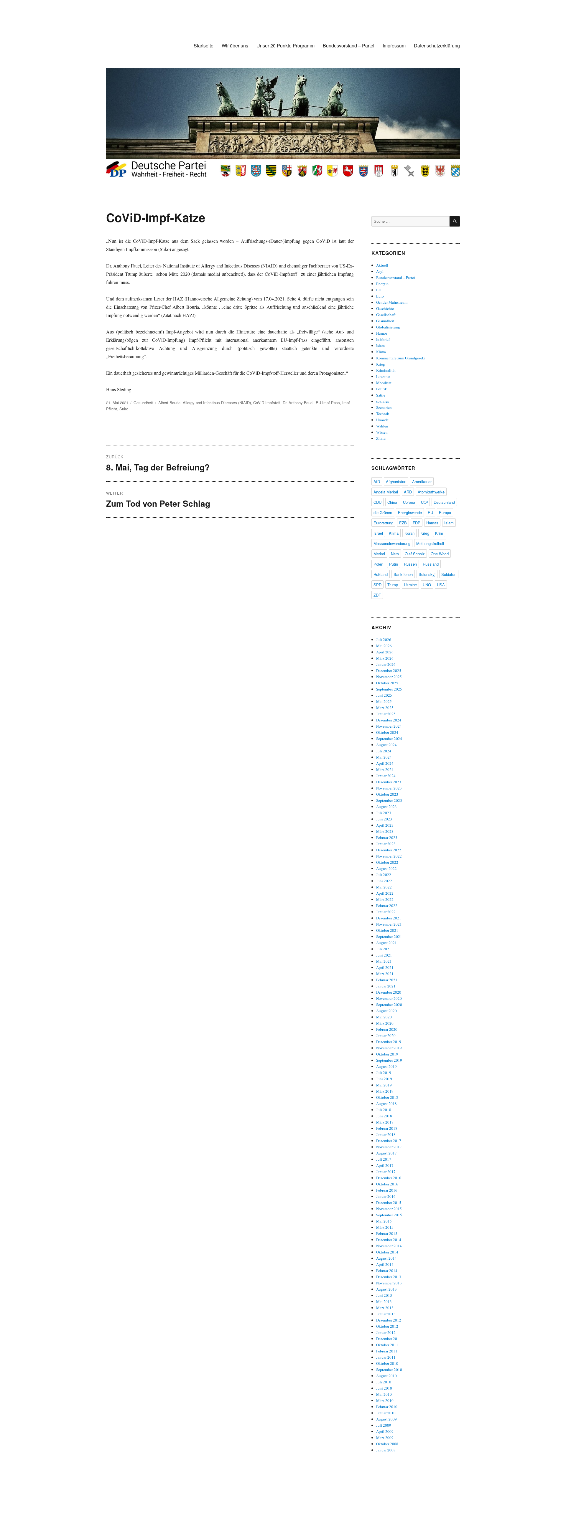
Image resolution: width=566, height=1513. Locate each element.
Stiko (123, 409)
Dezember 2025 (388, 670)
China (392, 502)
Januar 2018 (386, 1134)
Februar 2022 (386, 905)
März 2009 (385, 1437)
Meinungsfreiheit (430, 543)
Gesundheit (143, 402)
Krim (439, 533)
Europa (445, 512)
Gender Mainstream (391, 302)
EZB (403, 523)
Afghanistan (396, 481)
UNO (427, 584)
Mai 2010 (384, 1394)
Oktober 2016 (387, 1184)
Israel (378, 533)
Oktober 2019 (387, 1054)
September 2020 (389, 1004)
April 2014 (385, 1264)
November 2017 (389, 1146)
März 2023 (385, 831)
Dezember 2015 (388, 1202)
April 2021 (385, 967)
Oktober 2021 (387, 930)
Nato (395, 553)
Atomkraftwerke (431, 492)
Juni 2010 (384, 1388)
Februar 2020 (386, 1029)
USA (441, 584)
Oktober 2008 (387, 1443)
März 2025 (385, 707)
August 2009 (386, 1419)
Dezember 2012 (388, 1320)
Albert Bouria (169, 402)
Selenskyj (427, 574)
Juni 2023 (384, 819)
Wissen (382, 432)
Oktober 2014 (387, 1252)
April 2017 (385, 1165)
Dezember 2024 (388, 720)
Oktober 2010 (387, 1363)
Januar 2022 (386, 911)
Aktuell (382, 265)
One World (440, 553)
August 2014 (386, 1258)
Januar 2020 (386, 1035)
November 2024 (389, 726)
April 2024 (385, 763)
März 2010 (385, 1400)
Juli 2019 (383, 1072)
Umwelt (382, 419)
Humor (381, 333)
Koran (409, 533)
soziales (382, 401)
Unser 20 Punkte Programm (285, 45)
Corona (409, 502)
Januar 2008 (386, 1450)
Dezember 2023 (388, 781)
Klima (381, 351)
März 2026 (385, 658)
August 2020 (386, 1010)
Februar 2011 (386, 1351)
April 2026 (385, 652)
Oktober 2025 (387, 683)
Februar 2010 (386, 1406)
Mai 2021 (384, 961)
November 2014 (389, 1245)
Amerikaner (422, 481)
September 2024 (389, 738)
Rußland (381, 574)
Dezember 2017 (388, 1140)
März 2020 (385, 1023)
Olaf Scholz (415, 553)
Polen (378, 564)
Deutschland (444, 502)
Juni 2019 (384, 1078)
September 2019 (389, 1060)
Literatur (383, 376)
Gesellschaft (386, 314)
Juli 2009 (383, 1425)
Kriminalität (386, 370)
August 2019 (386, 1066)
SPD (377, 584)
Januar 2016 (386, 1196)
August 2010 (386, 1375)
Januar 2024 (386, 775)
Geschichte (385, 308)
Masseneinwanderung (392, 543)
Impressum (394, 45)
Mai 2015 (384, 1221)
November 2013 (389, 1283)
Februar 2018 (386, 1128)
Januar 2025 (386, 713)
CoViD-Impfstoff (266, 402)
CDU (377, 502)
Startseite (203, 45)
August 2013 (386, 1289)
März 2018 (385, 1122)
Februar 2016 (386, 1190)
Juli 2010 (383, 1382)
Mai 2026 (384, 645)
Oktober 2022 (387, 862)
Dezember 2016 (388, 1177)
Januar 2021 (386, 986)
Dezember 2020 (388, 992)
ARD (408, 492)
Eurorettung (383, 523)
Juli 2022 (383, 874)
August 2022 (386, 868)
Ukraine (410, 584)
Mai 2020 (384, 1017)
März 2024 (385, 769)
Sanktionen (403, 574)
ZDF (377, 595)
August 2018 (386, 1103)
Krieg (380, 364)
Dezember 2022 (388, 850)
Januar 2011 (386, 1357)
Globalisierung (388, 327)
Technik (382, 413)
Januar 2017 (386, 1171)
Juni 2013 (384, 1295)
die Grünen (383, 512)
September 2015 (389, 1215)
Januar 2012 (386, 1332)
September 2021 (389, 936)
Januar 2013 (386, 1314)
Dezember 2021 (388, 918)
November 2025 (389, 676)
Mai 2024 (384, 757)
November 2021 (389, 924)
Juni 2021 (384, 955)
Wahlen (382, 426)
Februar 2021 (386, 979)
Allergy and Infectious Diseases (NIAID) (217, 402)
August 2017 (386, 1153)
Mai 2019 (384, 1085)
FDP (416, 523)
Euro (380, 296)
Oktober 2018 (387, 1097)
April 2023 (385, 825)
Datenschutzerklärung (437, 45)
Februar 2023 (386, 837)
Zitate (381, 438)
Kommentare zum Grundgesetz (400, 358)
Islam (380, 345)
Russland (431, 564)
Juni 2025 (384, 695)
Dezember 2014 (388, 1239)
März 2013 (385, 1307)
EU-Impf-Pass (328, 402)
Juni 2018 (384, 1116)
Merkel (379, 553)
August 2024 (386, 744)
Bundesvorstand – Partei (348, 45)
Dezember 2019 (388, 1041)
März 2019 (385, 1091)
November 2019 (389, 1047)
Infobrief (383, 339)
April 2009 (385, 1431)
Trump (392, 584)
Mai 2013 (384, 1301)
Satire (380, 395)
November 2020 (389, 998)
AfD (377, 481)
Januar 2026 (386, 664)
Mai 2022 (384, 887)
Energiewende (410, 512)
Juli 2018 (383, 1109)
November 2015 (389, 1208)
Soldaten (448, 574)
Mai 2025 (384, 701)
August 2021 (386, 942)
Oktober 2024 (387, 732)
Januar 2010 (386, 1412)
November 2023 (389, 788)
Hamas (432, 523)
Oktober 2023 (387, 794)
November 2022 (389, 856)
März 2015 (385, 1227)
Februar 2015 (386, 1233)
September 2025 (389, 689)
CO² (424, 502)
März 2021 (385, 973)
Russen (410, 564)
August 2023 (386, 806)
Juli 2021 (383, 949)
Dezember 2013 (388, 1276)
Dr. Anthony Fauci (298, 402)
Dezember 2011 (388, 1338)
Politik (381, 389)
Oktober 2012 (387, 1326)
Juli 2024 (383, 751)
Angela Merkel (386, 492)
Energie (382, 283)
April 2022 (385, 893)
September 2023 (389, 800)
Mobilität (383, 382)
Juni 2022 (384, 880)
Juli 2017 (383, 1159)
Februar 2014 (386, 1270)
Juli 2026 (383, 639)
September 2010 (389, 1369)
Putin (393, 564)
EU (378, 290)
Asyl (380, 271)
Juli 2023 (383, 812)
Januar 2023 (386, 843)
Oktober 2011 (387, 1344)
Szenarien (384, 407)
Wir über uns (235, 45)
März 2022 (385, 899)
